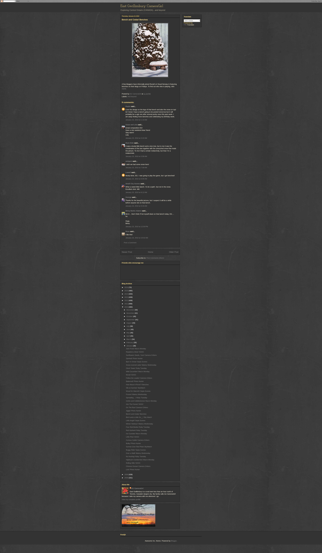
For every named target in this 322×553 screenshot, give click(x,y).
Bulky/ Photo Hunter (133, 443)
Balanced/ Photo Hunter (135, 381)
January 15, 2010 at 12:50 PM (137, 226)
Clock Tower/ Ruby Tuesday (136, 368)
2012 (126, 300)
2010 (126, 307)
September (130, 320)
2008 (126, 478)
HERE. (124, 89)
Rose (128, 231)
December (130, 310)
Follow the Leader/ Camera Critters (139, 378)
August (129, 323)
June (128, 329)
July (128, 326)
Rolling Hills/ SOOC (133, 463)
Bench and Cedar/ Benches (136, 414)
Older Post (173, 252)
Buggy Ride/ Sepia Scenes (136, 450)
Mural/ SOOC (131, 375)
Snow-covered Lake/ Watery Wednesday (141, 365)
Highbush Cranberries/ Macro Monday (140, 460)
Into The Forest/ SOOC (134, 404)
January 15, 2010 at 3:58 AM (136, 156)
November (130, 313)
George (128, 197)
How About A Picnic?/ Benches (137, 385)
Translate (190, 25)
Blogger (174, 541)
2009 (126, 474)
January (129, 346)
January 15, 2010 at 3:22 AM (136, 138)
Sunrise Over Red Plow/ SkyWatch (139, 447)
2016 (126, 287)
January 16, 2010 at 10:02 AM (137, 238)
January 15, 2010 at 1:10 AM (136, 120)
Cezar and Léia (131, 125)
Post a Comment (130, 243)
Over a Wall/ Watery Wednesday (138, 453)
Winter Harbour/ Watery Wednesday (139, 424)
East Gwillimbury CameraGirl (141, 6)
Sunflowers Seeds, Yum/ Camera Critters (141, 355)
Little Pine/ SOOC (132, 437)
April (128, 336)
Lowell (128, 172)
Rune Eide (130, 143)
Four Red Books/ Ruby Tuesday (138, 427)
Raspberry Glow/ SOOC (135, 352)
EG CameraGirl (137, 488)
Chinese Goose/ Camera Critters (138, 466)
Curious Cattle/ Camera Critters (137, 440)
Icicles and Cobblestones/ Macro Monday (141, 401)
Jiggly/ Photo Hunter (133, 411)
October (129, 316)
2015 (126, 291)
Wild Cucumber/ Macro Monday (138, 371)
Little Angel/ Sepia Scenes (135, 420)
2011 (126, 304)
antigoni (129, 161)
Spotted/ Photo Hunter (134, 358)
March (129, 339)
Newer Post (127, 252)
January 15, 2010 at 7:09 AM (136, 167)
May (128, 333)
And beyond (132, 96)
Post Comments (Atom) (155, 258)
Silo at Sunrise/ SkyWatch (135, 388)
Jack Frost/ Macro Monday (136, 349)
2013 (126, 297)
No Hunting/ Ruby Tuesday (136, 456)
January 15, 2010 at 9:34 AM (136, 206)
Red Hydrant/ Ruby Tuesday (136, 430)
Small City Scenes (133, 184)
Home (150, 252)
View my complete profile (131, 499)
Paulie (128, 106)
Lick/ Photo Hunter (133, 469)
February (130, 342)
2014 (126, 294)
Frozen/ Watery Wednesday (136, 394)
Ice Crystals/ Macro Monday (136, 434)
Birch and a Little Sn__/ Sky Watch (139, 417)
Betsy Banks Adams (133, 211)
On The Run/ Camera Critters (137, 407)
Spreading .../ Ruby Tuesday (136, 398)
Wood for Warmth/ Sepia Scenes (138, 391)
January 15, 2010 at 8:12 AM (136, 192)
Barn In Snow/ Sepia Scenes (136, 362)
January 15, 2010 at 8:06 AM (136, 179)
